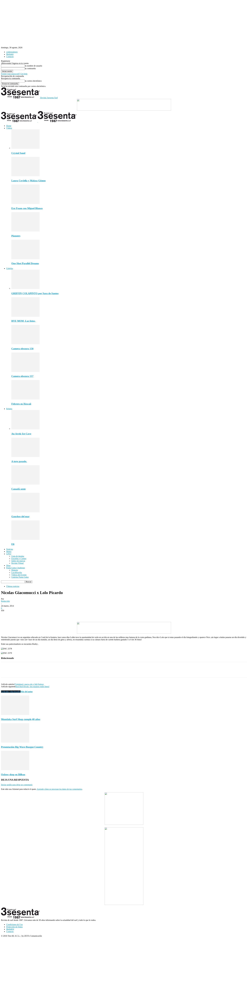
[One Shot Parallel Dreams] (25, 258)
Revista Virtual (17, 563)
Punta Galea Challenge (15, 568)
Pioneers (15, 235)
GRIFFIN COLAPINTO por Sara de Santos (35, 293)
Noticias (9, 549)
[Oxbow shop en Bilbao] (15, 769)
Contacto (10, 56)
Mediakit (9, 54)
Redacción (5, 601)
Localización (16, 572)
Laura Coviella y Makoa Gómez (28, 180)
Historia (14, 570)
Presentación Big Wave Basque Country (22, 747)
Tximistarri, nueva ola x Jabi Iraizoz (29, 684)
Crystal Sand (18, 153)
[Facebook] (5, 614)
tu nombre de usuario (33, 66)
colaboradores (12, 52)
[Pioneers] (25, 231)
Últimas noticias (12, 586)
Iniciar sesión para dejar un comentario (16, 785)
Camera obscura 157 (22, 376)
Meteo (8, 551)
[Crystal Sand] (25, 148)
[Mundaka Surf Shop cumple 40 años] (15, 714)
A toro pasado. (19, 461)
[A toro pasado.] (25, 456)
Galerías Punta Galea (20, 577)
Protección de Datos (14, 927)
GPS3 (8, 554)
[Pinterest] (24, 614)
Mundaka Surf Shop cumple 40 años (20, 719)
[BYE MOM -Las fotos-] (25, 316)
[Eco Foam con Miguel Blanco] (25, 203)
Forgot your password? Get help (14, 74)
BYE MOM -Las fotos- (23, 321)
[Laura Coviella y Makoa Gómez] (25, 175)
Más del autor (27, 691)
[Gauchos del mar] (25, 511)
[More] (42, 614)
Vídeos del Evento (18, 575)
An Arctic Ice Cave (21, 433)
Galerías (9, 268)
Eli (12, 544)
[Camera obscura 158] (25, 343)
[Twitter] (14, 614)
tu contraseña (30, 68)
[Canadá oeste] (25, 484)
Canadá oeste (18, 489)
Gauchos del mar (20, 516)
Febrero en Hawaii (21, 403)
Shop (8, 565)
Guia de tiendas (17, 556)
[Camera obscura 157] (25, 371)
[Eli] (25, 539)
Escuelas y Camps (18, 558)
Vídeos (9, 128)
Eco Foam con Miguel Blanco (27, 208)
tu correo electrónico (33, 81)
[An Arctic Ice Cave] (25, 429)
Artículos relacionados (11, 691)
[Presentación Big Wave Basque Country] (15, 742)
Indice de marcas (18, 561)
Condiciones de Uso (14, 924)
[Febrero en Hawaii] (25, 399)
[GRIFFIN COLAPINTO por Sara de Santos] (25, 288)
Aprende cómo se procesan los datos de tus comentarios (59, 789)
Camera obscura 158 (22, 348)
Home (8, 126)
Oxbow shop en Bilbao (13, 774)
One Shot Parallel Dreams (25, 263)
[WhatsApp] (33, 614)
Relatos (9, 409)
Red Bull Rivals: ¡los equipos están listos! (32, 686)
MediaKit (10, 929)
